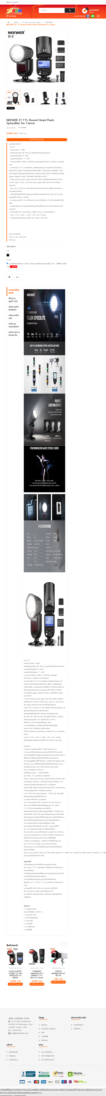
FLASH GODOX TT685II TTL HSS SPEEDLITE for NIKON (15, 974)
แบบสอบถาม (13, 1060)
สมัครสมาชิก (13, 1052)
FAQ (43, 1032)
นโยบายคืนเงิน (14, 317)
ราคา (9, 260)
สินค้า (16, 22)
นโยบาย (44, 1025)
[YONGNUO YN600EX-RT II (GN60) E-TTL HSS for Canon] (37, 956)
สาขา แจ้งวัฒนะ (46, 1052)
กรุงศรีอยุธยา (78, 1025)
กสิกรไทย (77, 1029)
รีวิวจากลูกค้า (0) (13, 300)
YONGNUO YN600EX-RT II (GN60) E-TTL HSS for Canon (36, 974)
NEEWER (49, 22)
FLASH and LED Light (32, 22)
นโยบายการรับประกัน (14, 334)
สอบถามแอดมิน (80, 16)
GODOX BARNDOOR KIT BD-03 (58, 973)
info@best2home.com (19, 1033)
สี (8, 251)
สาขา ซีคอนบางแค (47, 1060)
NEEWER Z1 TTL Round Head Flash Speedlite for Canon (30, 24)
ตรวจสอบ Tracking (48, 1029)
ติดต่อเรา (44, 1040)
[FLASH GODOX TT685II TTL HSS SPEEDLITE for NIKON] (15, 956)
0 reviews (22, 127)
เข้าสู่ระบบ (12, 1056)
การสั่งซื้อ (44, 1036)
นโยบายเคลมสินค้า (14, 325)
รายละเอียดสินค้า (14, 291)
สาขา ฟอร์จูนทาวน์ (47, 1056)
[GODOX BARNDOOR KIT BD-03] (58, 956)
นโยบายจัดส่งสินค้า (14, 308)
